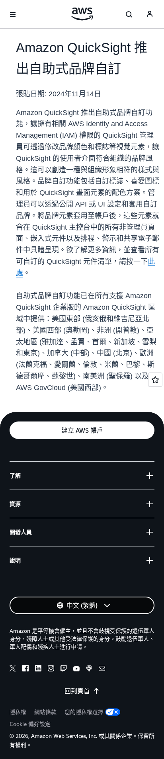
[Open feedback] (155, 380)
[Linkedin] (38, 669)
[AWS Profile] (150, 14)
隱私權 (18, 711)
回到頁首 (77, 691)
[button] (82, 430)
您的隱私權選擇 (83, 711)
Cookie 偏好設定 (30, 723)
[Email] (102, 669)
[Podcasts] (89, 669)
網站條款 (45, 711)
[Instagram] (51, 669)
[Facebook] (25, 669)
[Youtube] (76, 669)
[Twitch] (64, 669)
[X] (13, 669)
